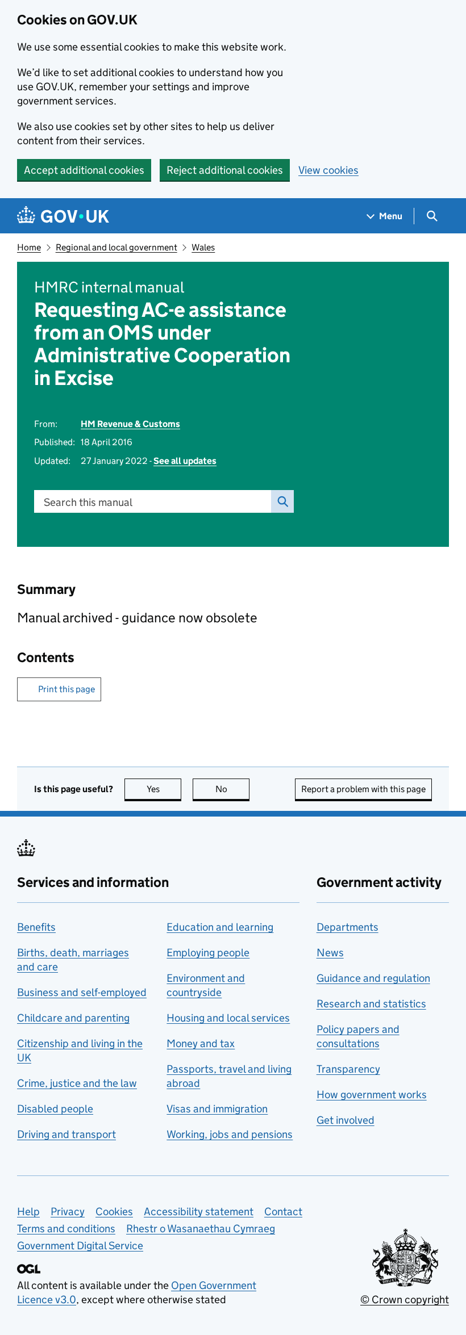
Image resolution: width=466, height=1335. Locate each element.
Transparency (348, 1068)
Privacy (68, 1211)
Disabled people (55, 1108)
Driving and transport (66, 1134)
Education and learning (220, 927)
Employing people (208, 952)
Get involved (346, 1120)
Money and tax (201, 1043)
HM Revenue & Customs (130, 424)
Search (282, 501)
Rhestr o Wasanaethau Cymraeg (200, 1228)
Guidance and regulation (373, 978)
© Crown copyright (404, 1299)
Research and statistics (371, 1003)
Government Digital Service (80, 1245)
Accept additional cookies (84, 170)
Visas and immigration (217, 1108)
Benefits (36, 927)
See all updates (185, 460)
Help (28, 1211)
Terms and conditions (66, 1228)
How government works (372, 1094)
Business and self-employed (82, 992)
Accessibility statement (198, 1211)
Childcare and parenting (73, 1017)
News (330, 952)
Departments (347, 927)
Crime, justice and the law (77, 1083)
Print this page (66, 689)
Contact (283, 1211)
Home (29, 247)
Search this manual (88, 502)
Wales (203, 247)
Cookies (114, 1211)
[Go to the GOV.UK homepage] (63, 216)
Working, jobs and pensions (230, 1134)
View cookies (328, 170)
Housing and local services (228, 1017)
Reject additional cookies (225, 170)
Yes (164, 789)
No (232, 789)
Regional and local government (116, 247)
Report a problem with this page (363, 789)
